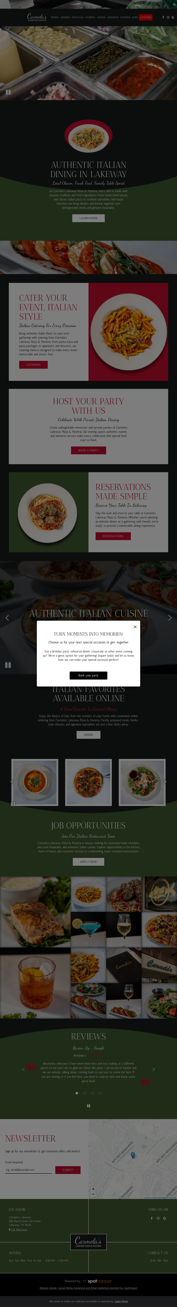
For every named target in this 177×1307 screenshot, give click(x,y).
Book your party (88, 675)
